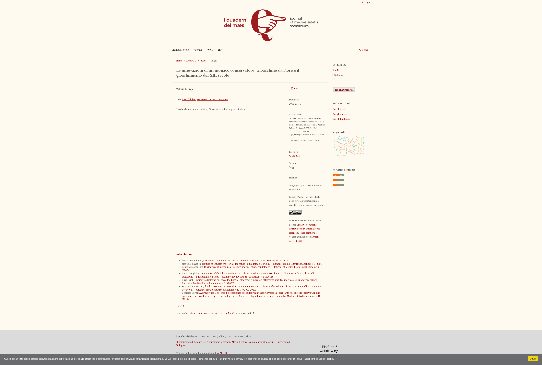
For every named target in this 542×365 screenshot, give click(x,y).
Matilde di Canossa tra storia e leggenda (224, 263)
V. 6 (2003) (202, 60)
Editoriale (209, 260)
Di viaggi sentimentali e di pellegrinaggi (226, 266)
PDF (296, 88)
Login (367, 2)
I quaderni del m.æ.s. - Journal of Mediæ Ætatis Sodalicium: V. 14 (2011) (234, 276)
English (337, 70)
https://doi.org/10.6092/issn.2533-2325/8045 (205, 99)
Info (220, 49)
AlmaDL (224, 353)
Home (179, 60)
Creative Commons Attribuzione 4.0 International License (304, 228)
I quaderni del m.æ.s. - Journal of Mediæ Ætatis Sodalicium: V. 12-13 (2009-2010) (252, 288)
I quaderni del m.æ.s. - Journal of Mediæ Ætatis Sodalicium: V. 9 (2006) (284, 263)
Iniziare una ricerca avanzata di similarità (211, 313)
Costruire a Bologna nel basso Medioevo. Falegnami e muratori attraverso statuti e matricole (245, 279)
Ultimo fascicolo (180, 49)
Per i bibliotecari (341, 118)
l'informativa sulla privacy (230, 359)
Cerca (364, 49)
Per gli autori (340, 114)
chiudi (533, 359)
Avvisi (210, 49)
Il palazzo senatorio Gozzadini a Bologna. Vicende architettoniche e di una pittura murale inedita (257, 286)
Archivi (198, 49)
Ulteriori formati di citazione (305, 140)
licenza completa (306, 232)
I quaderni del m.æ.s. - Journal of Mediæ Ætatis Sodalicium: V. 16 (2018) (254, 260)
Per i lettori (339, 109)
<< (177, 306)
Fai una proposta (344, 89)
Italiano (338, 75)
